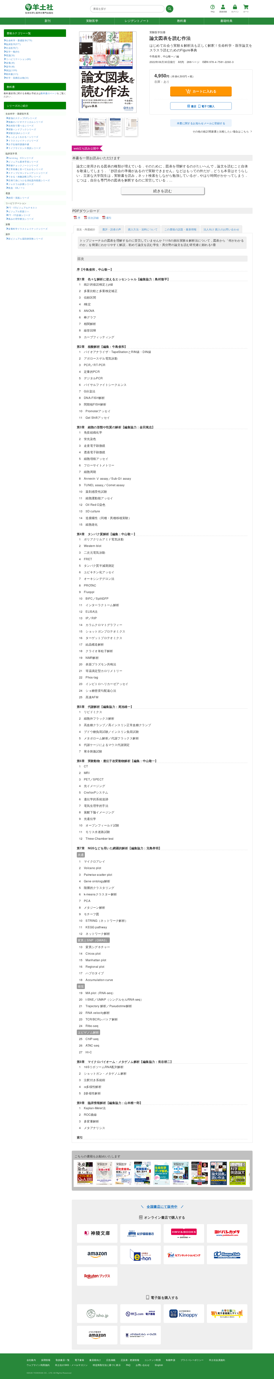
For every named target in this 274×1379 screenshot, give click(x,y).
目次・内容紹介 (86, 229)
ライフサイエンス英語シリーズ (24, 148)
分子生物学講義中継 (18, 144)
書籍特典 (226, 20)
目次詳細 (93, 218)
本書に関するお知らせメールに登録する (201, 123)
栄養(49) (10, 63)
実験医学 (92, 20)
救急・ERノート (16, 188)
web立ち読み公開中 (86, 148)
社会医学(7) (12, 48)
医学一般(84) (12, 51)
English (159, 1365)
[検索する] (169, 9)
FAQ (128, 1365)
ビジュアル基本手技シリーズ (23, 162)
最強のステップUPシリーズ (22, 118)
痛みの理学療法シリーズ (21, 219)
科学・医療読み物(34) (17, 78)
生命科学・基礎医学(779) (19, 40)
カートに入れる (205, 91)
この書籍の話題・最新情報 (180, 229)
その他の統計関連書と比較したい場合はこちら (221, 131)
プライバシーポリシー (192, 1360)
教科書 (181, 20)
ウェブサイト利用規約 (38, 1365)
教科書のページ (49, 93)
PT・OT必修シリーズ (19, 215)
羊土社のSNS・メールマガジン (71, 1365)
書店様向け (95, 1360)
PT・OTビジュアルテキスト (22, 207)
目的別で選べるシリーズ (21, 125)
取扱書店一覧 (63, 1360)
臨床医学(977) (13, 44)
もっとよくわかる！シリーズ (23, 137)
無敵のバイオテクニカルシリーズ (25, 122)
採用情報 (46, 1360)
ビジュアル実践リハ (18, 211)
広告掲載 (111, 1360)
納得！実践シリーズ (18, 198)
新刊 (48, 20)
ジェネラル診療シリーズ (21, 184)
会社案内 (31, 1360)
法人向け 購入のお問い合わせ (221, 229)
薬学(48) (10, 66)
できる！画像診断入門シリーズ (24, 176)
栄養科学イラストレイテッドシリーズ (28, 229)
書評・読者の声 (111, 229)
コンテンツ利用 (152, 1360)
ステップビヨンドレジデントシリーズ (28, 173)
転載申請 (170, 1360)
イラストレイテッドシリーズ (23, 140)
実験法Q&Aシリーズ (19, 133)
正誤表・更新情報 (130, 1360)
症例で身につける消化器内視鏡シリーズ (29, 180)
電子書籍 (79, 1360)
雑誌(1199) (11, 70)
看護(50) (10, 55)
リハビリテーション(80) (18, 59)
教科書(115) (12, 74)
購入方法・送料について (143, 229)
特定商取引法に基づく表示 (107, 1365)
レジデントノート (137, 20)
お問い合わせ (142, 1365)
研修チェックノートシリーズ (23, 165)
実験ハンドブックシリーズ (22, 129)
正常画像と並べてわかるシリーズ (25, 169)
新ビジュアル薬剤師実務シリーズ (25, 238)
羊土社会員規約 (217, 1360)
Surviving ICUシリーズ (20, 158)
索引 (109, 218)
